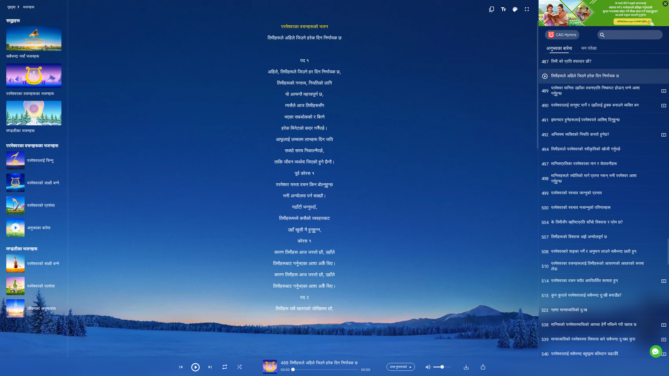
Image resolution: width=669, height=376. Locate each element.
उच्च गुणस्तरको (398, 367)
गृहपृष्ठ (11, 7)
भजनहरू (28, 7)
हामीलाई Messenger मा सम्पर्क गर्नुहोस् (613, 328)
